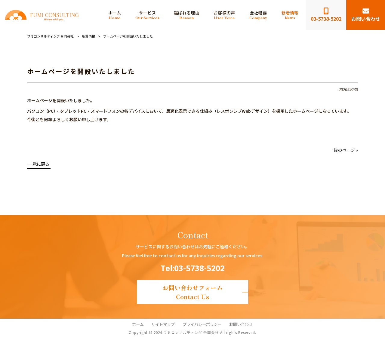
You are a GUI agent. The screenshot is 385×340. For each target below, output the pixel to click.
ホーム (138, 324)
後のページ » (346, 150)
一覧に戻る (38, 164)
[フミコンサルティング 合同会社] (41, 15)
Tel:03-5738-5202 (193, 268)
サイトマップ (163, 324)
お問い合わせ (241, 324)
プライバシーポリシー (202, 324)
